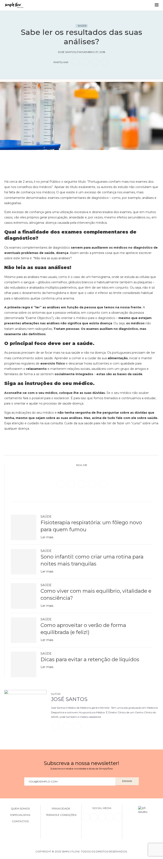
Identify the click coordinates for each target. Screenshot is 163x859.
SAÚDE (82, 25)
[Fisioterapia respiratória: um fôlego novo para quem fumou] (23, 527)
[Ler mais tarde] (75, 156)
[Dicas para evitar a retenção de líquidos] (23, 664)
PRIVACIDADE (61, 808)
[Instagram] (82, 484)
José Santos (69, 699)
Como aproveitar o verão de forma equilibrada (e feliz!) (83, 628)
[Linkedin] (92, 484)
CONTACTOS (20, 821)
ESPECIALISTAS (20, 815)
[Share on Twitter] (85, 61)
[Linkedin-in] (86, 817)
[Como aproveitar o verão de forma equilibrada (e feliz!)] (23, 630)
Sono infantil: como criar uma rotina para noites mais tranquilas (92, 560)
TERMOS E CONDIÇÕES (61, 815)
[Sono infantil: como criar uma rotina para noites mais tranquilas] (23, 561)
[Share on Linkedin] (95, 61)
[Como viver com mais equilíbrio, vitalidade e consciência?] (23, 596)
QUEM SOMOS (20, 808)
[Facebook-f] (94, 817)
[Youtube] (103, 484)
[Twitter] (71, 484)
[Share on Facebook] (75, 61)
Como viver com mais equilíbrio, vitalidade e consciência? (96, 594)
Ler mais (47, 537)
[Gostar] (88, 156)
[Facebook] (61, 484)
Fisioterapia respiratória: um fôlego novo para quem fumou (91, 526)
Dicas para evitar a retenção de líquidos (90, 659)
